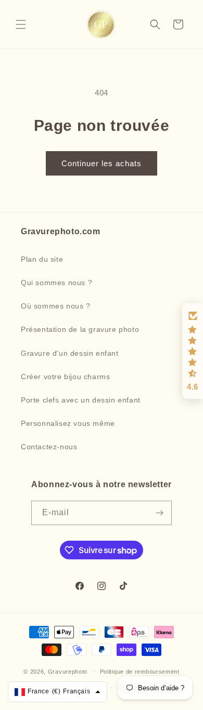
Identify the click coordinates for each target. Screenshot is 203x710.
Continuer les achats (101, 163)
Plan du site (42, 259)
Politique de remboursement (140, 671)
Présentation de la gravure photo (80, 329)
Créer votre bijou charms (65, 376)
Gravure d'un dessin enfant (70, 353)
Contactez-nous (49, 447)
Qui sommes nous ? (56, 282)
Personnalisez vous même (68, 423)
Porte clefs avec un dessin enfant (81, 400)
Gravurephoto (67, 671)
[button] (20, 24)
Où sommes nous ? (56, 306)
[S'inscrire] (159, 513)
